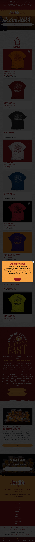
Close (17, 279)
